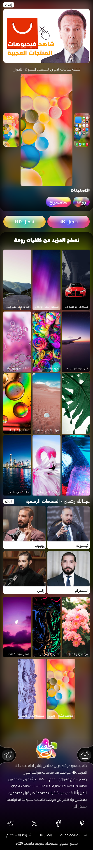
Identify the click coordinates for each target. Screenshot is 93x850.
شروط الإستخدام (19, 835)
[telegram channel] (10, 823)
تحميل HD (24, 221)
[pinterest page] (82, 824)
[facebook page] (58, 823)
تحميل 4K (69, 221)
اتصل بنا (46, 835)
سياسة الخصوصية (73, 835)
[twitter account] (34, 823)
